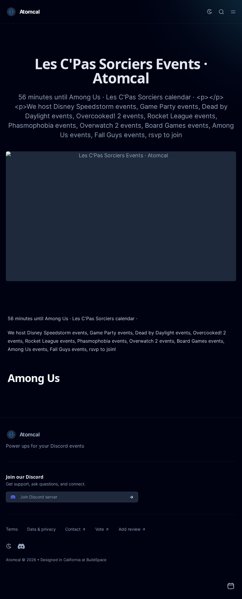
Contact (73, 529)
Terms (12, 529)
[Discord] (21, 546)
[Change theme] (209, 12)
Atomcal (13, 559)
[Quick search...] (221, 12)
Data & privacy (41, 529)
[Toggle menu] (233, 12)
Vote (99, 529)
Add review (129, 529)
